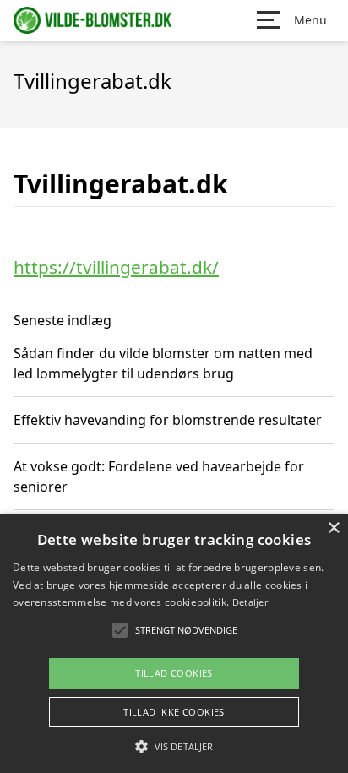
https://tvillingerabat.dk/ (116, 267)
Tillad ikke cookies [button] (174, 711)
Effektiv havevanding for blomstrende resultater (168, 420)
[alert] (174, 643)
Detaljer (250, 602)
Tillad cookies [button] (174, 673)
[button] (174, 746)
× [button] (333, 528)
